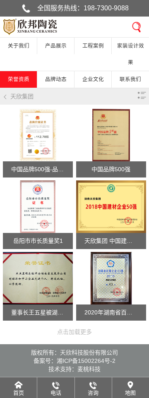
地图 (130, 393)
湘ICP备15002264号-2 (86, 360)
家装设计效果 (130, 54)
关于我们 (18, 46)
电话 (55, 393)
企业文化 (93, 79)
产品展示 (56, 46)
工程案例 (93, 46)
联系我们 (130, 79)
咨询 (93, 393)
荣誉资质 (18, 79)
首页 (18, 393)
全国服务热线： (83, 8)
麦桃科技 (89, 369)
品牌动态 (56, 79)
